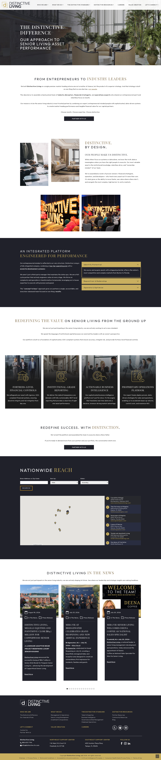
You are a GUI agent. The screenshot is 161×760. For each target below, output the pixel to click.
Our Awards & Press (26, 717)
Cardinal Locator (37, 544)
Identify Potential (93, 265)
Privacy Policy (32, 758)
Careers (121, 5)
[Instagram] (125, 743)
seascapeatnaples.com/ (118, 520)
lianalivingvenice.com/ (118, 529)
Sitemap (22, 758)
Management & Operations (60, 715)
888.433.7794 (27, 742)
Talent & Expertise (88, 715)
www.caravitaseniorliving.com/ (121, 503)
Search (26, 488)
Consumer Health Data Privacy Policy (117, 758)
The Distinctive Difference (29, 715)
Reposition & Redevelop (95, 281)
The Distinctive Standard (78, 5)
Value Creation (134, 5)
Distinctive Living (31, 657)
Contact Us (24, 730)
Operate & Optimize (93, 288)
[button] (55, 523)
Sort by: (53, 478)
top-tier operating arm (58, 266)
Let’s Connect (151, 5)
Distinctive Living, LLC (75, 755)
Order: (82, 478)
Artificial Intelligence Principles (91, 758)
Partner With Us (25, 732)
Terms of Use (137, 758)
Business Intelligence (88, 717)
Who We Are (42, 5)
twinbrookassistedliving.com (120, 538)
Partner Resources (118, 715)
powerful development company (32, 269)
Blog (113, 720)
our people (93, 89)
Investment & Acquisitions (59, 720)
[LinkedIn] (129, 743)
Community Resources (119, 717)
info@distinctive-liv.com (30, 745)
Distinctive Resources (103, 5)
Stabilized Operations (89, 722)
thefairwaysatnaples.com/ (119, 512)
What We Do (57, 5)
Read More (29, 674)
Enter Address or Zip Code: (30, 478)
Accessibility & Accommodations (68, 758)
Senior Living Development (60, 717)
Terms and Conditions (47, 758)
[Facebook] (121, 743)
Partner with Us (79, 119)
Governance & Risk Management (92, 720)
